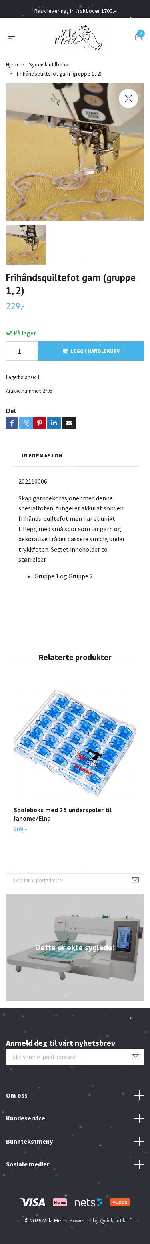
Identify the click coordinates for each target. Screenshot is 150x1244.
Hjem (12, 64)
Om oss (17, 1095)
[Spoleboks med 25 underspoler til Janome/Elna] (75, 744)
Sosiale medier (27, 1164)
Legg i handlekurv (95, 351)
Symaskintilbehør (49, 64)
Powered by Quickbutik (98, 1220)
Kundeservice (25, 1118)
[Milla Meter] (76, 38)
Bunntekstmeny (29, 1141)
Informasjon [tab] (42, 455)
